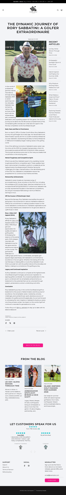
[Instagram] (29, 466)
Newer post (40, 331)
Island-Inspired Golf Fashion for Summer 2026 (54, 74)
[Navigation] (3, 10)
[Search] (58, 10)
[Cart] (61, 10)
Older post (10, 331)
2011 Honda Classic (21, 184)
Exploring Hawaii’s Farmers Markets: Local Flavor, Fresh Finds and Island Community (55, 115)
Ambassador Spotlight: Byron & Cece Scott (55, 62)
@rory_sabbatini (22, 307)
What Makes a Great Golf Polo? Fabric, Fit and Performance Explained (54, 99)
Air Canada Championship (28, 148)
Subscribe (52, 480)
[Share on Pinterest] (14, 323)
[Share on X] (10, 323)
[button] (32, 452)
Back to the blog (33, 345)
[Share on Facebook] (6, 323)
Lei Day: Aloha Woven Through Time (54, 51)
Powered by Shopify (41, 490)
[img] (33, 427)
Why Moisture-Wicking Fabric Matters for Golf (54, 85)
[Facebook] (24, 466)
